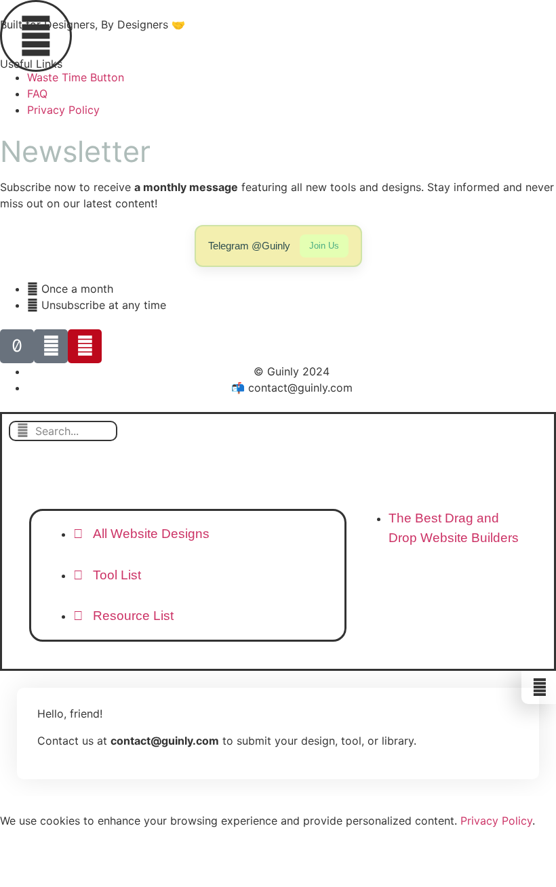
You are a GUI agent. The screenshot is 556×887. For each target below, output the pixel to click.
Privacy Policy (496, 820)
